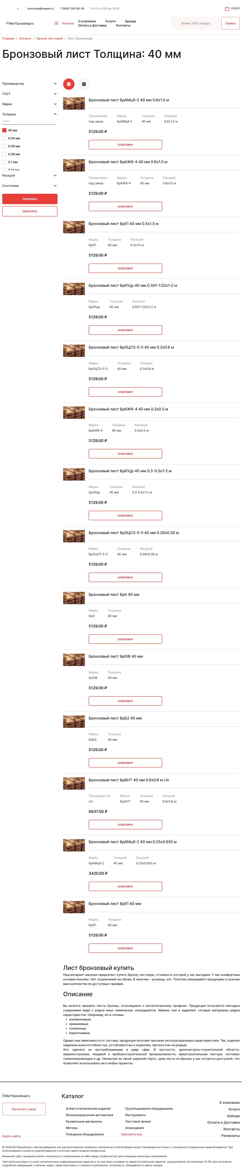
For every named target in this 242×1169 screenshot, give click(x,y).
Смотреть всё (131, 1134)
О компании (87, 21)
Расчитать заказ (24, 1109)
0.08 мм (14, 154)
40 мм (12, 130)
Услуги (110, 21)
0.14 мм (13, 170)
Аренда (130, 21)
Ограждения (134, 1128)
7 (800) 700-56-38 (72, 8)
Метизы (72, 1128)
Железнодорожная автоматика (89, 1115)
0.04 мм (14, 138)
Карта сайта (11, 1136)
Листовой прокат (138, 1121)
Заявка (230, 23)
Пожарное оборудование (85, 1134)
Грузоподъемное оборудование (149, 1108)
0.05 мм (14, 146)
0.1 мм (13, 162)
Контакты (123, 25)
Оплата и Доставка (92, 25)
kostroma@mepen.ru (41, 8)
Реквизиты (230, 1136)
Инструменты (135, 1115)
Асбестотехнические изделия (88, 1108)
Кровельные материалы (84, 1121)
